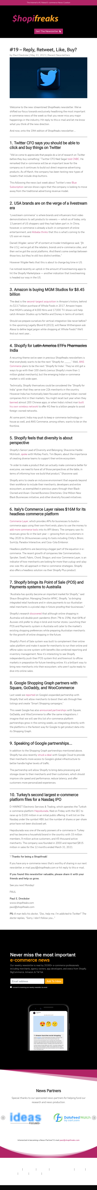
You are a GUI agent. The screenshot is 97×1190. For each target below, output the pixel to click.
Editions (42, 1169)
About (79, 1169)
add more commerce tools (24, 529)
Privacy (24, 1173)
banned (14, 402)
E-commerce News (61, 1169)
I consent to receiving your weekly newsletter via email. (30, 987)
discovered (36, 613)
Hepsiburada (41, 811)
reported (30, 695)
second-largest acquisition (41, 301)
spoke (24, 454)
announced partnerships (53, 710)
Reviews (29, 1169)
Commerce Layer (19, 521)
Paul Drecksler (21, 55)
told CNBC (73, 159)
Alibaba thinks (40, 232)
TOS (13, 1173)
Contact (35, 1173)
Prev (3, 1117)
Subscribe (15, 1169)
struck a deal (45, 755)
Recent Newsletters (59, 55)
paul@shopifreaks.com (69, 1140)
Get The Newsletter (47, 31)
